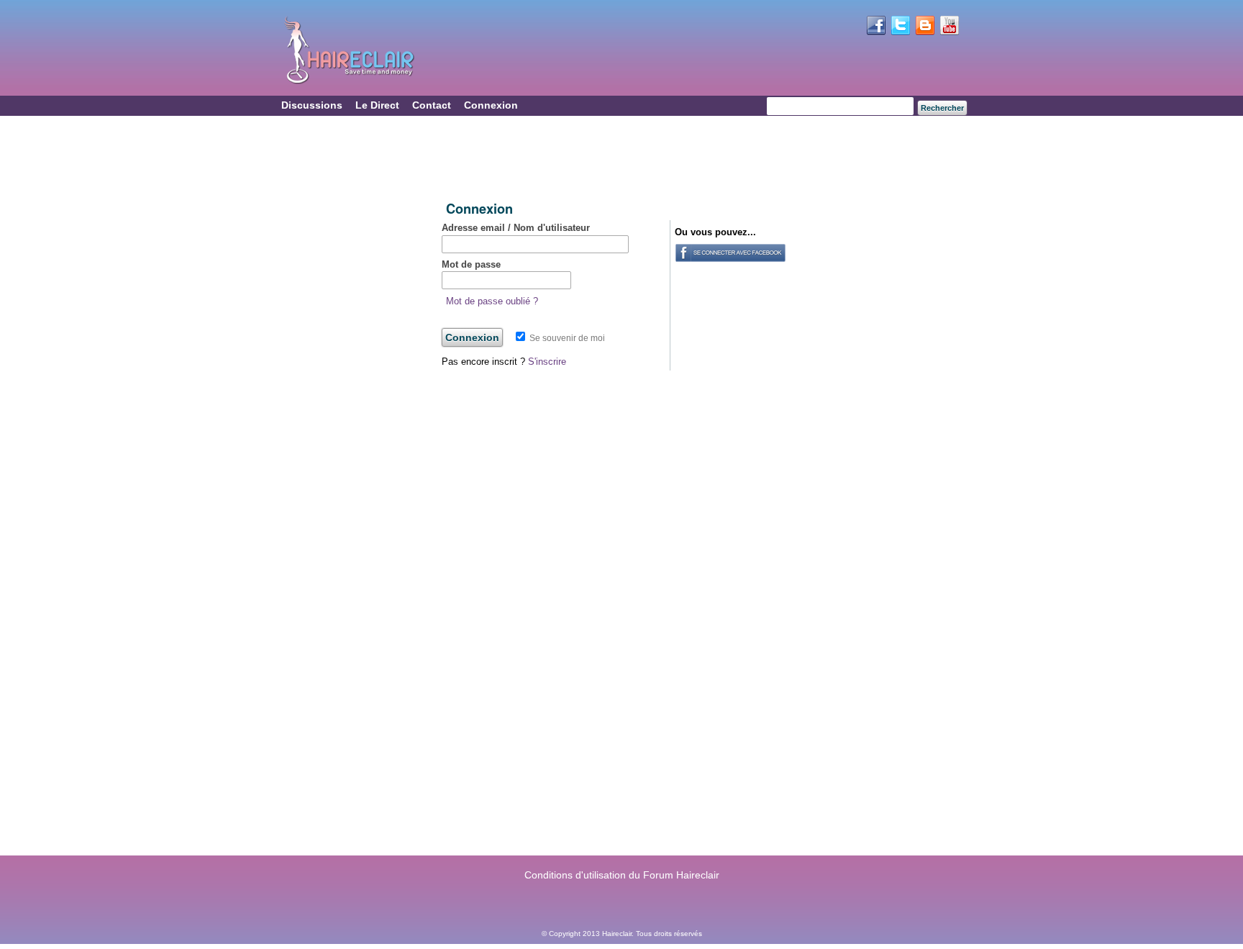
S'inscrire (547, 361)
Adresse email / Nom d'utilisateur (516, 227)
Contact (431, 105)
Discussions (311, 105)
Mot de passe (471, 264)
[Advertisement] (617, 159)
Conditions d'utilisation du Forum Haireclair (621, 875)
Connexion (491, 105)
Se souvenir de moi (566, 338)
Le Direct (377, 105)
